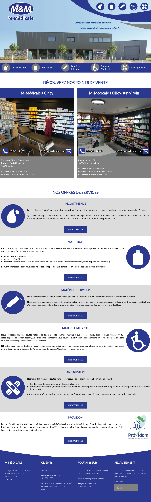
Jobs (119, 488)
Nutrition (47, 67)
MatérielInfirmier (76, 67)
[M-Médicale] (21, 4)
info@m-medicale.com (50, 475)
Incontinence (19, 67)
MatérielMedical (105, 67)
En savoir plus (75, 229)
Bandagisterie (138, 67)
